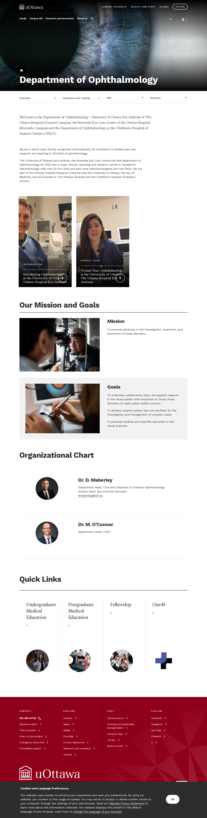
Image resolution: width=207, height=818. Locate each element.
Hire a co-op (31, 736)
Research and (77, 748)
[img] (31, 7)
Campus (115, 718)
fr (170, 19)
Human (73, 742)
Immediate (30, 748)
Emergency (31, 742)
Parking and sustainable (120, 726)
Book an (115, 746)
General (28, 724)
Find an (27, 730)
